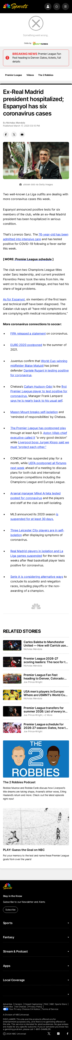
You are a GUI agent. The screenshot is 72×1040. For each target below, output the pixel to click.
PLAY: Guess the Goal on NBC (24, 850)
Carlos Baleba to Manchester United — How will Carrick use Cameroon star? (45, 643)
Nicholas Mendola (15, 122)
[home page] (15, 6)
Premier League (13, 75)
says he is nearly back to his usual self (36, 400)
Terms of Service (50, 1009)
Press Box (8, 1006)
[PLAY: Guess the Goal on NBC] (36, 826)
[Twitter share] (14, 134)
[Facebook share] (6, 134)
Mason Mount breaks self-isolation (34, 412)
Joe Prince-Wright (33, 682)
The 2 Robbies (45, 75)
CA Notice (35, 1009)
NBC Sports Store (58, 1004)
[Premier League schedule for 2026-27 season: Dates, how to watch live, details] (12, 728)
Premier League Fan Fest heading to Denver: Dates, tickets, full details (36, 57)
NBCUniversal (22, 1014)
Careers (18, 1004)
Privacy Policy (35, 1006)
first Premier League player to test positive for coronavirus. (38, 391)
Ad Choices (20, 1006)
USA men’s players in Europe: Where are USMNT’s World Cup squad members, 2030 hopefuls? (45, 693)
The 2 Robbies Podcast (19, 782)
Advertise (7, 1004)
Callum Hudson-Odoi (38, 386)
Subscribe (10, 909)
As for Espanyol (14, 299)
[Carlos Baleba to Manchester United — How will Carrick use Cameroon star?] (12, 645)
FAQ (46, 1004)
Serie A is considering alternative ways (36, 576)
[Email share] (22, 134)
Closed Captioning (33, 1004)
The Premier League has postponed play (38, 428)
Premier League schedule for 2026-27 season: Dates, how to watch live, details (45, 726)
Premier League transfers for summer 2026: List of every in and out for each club (44, 709)
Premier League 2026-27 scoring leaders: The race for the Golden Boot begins (46, 660)
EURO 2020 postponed (26, 345)
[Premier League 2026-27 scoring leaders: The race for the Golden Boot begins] (12, 662)
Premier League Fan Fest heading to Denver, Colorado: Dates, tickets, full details (44, 676)
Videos (30, 75)
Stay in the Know (12, 896)
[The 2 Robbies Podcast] (36, 759)
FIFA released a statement (28, 333)
